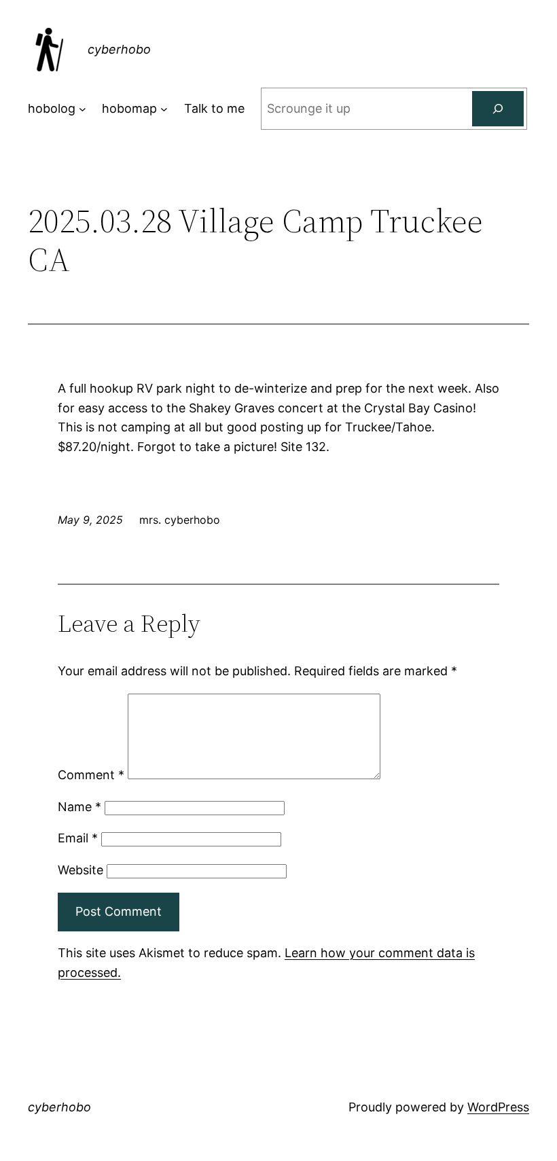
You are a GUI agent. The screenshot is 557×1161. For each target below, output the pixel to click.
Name (79, 807)
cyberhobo (119, 49)
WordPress (498, 1107)
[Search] (498, 108)
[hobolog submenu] (82, 109)
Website (80, 870)
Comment (91, 775)
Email (78, 838)
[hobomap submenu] (164, 109)
